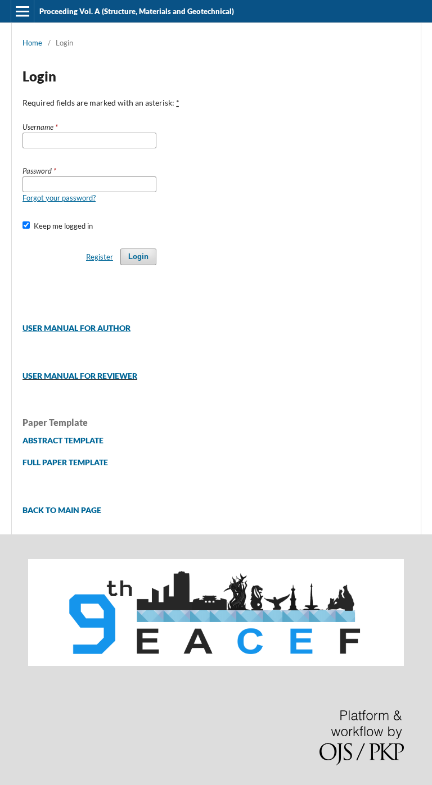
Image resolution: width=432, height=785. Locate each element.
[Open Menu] (22, 11)
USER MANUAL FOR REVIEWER (79, 375)
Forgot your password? (59, 197)
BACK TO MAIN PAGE (61, 510)
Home (32, 42)
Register (99, 256)
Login (138, 256)
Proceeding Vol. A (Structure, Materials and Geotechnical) (136, 11)
